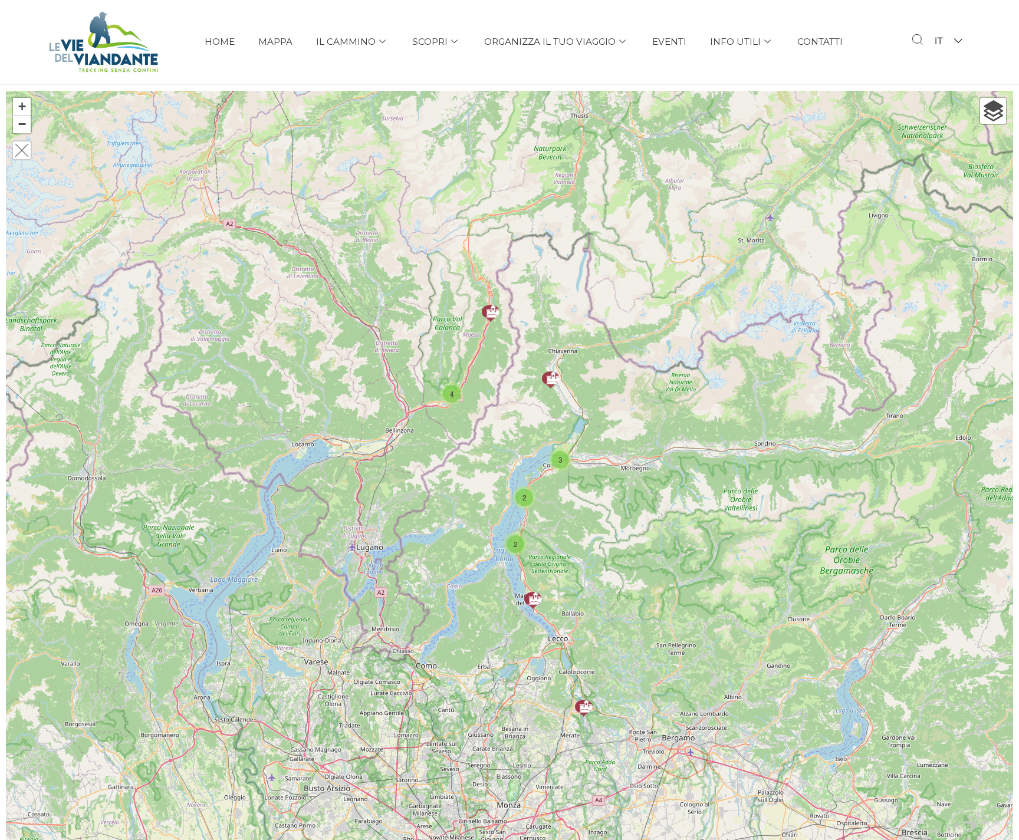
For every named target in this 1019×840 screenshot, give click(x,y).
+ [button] (22, 106)
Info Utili (735, 41)
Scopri (430, 41)
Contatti (820, 41)
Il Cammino (346, 41)
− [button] (22, 124)
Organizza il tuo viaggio (550, 41)
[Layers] (993, 111)
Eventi (669, 41)
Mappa (275, 41)
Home (220, 41)
